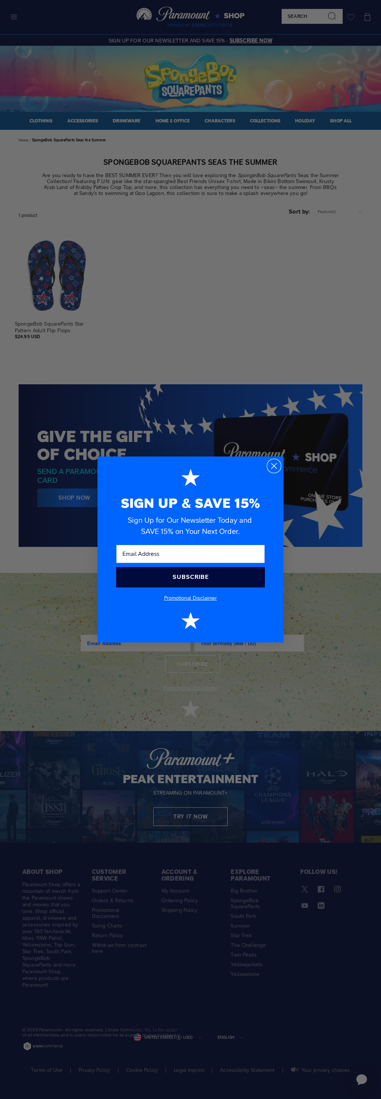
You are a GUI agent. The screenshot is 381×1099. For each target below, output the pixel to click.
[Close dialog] (274, 465)
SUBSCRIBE (191, 576)
